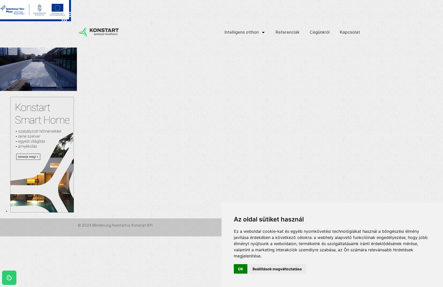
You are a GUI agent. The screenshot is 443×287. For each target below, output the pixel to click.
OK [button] (240, 269)
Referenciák (287, 32)
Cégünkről (320, 32)
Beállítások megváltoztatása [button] (277, 269)
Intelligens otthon (242, 32)
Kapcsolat (350, 32)
